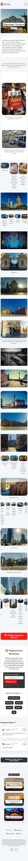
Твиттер (9, 707)
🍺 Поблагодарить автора (14, 636)
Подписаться (10, 682)
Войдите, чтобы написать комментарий (14, 759)
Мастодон (9, 702)
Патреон (18, 707)
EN (12, 849)
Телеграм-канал (14, 698)
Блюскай (19, 702)
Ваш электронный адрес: (12, 674)
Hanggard (8, 729)
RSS (14, 712)
